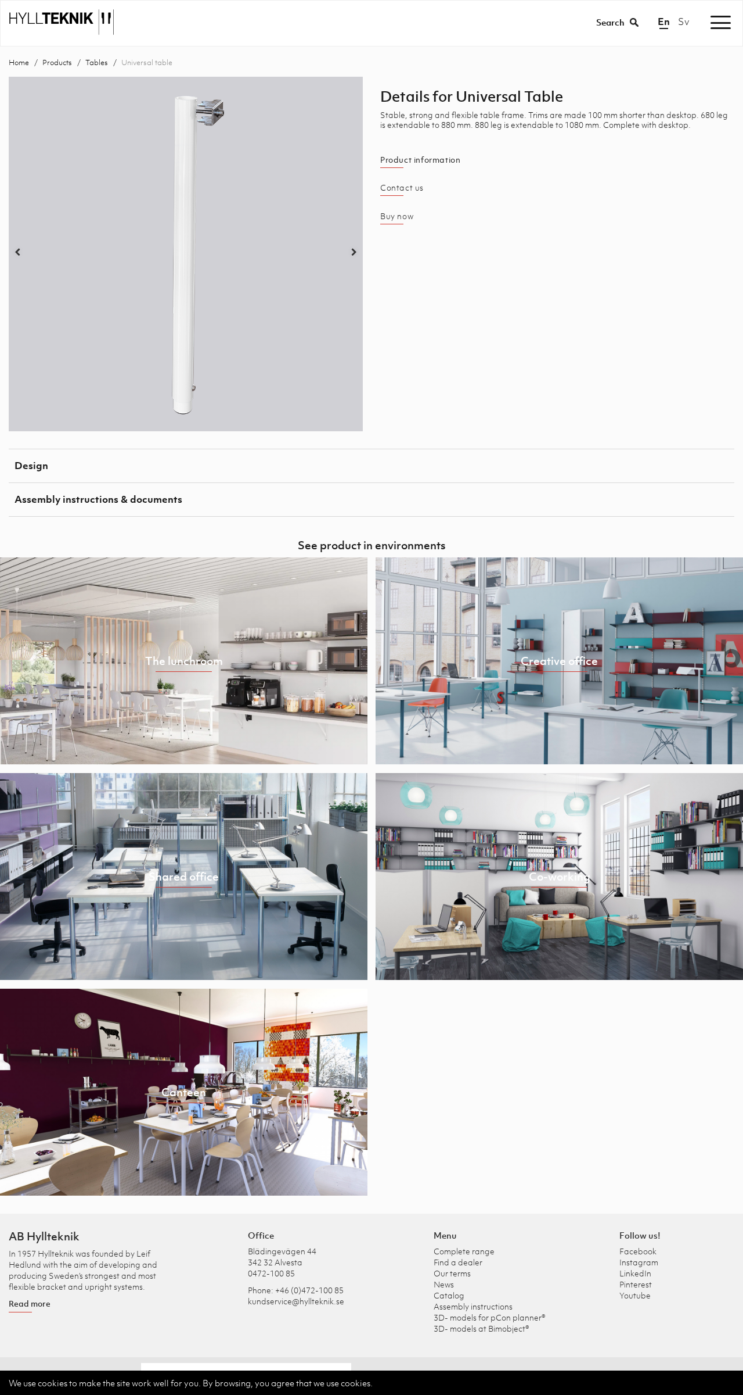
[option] (186, 254)
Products (57, 62)
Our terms (452, 1273)
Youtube (635, 1295)
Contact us (402, 187)
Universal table (146, 62)
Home (19, 62)
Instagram (638, 1262)
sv (683, 21)
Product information (420, 159)
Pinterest (635, 1284)
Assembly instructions (473, 1306)
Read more (30, 1303)
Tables (96, 62)
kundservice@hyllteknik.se (296, 1301)
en (664, 21)
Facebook (638, 1251)
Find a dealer (458, 1262)
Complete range (464, 1251)
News (444, 1284)
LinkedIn (635, 1273)
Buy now (396, 216)
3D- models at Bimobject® (481, 1328)
